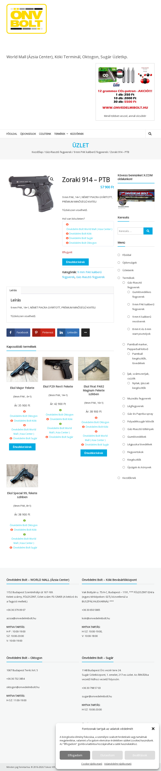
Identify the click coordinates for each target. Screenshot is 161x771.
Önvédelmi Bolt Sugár (81, 238)
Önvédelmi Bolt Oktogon (83, 243)
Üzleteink (45, 133)
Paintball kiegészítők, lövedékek (139, 358)
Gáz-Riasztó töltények (140, 429)
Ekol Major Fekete (22, 388)
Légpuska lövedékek (139, 444)
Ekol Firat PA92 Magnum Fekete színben (94, 390)
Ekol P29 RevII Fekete (58, 386)
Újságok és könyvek (139, 467)
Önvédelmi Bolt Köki (80, 233)
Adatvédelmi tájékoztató (118, 764)
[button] (153, 729)
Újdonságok (28, 133)
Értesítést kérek (75, 262)
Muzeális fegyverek (139, 398)
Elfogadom (75, 755)
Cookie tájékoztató (91, 764)
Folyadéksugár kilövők (140, 421)
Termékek (59, 133)
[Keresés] (148, 231)
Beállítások (140, 755)
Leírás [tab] (13, 290)
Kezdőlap (37, 152)
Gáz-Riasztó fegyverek (58, 152)
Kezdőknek (77, 133)
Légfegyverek (135, 406)
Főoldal (11, 133)
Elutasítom (107, 755)
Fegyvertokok (135, 452)
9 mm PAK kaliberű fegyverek (91, 152)
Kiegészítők (134, 459)
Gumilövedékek (136, 436)
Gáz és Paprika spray (140, 414)
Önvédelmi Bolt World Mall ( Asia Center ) (89, 229)
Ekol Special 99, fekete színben (22, 495)
